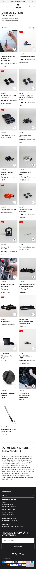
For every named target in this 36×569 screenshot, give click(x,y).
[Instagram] (16, 553)
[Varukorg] (34, 6)
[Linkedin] (23, 553)
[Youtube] (20, 553)
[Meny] (2, 6)
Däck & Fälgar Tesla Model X (11, 18)
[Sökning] (6, 6)
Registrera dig (18, 546)
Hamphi (8, 559)
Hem (3, 18)
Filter (5, 28)
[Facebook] (13, 553)
